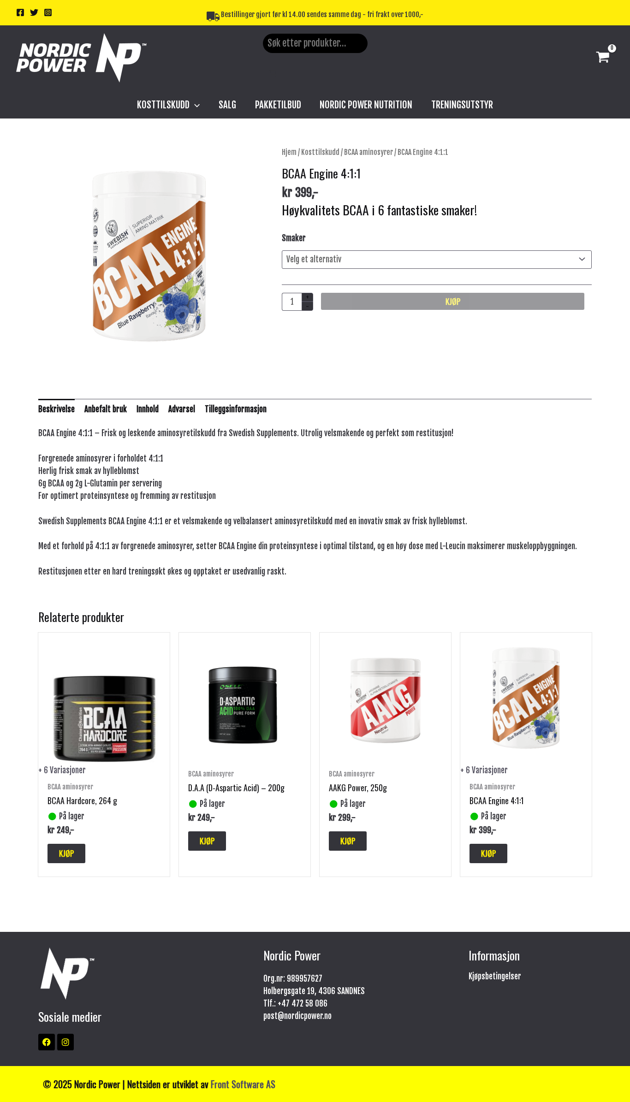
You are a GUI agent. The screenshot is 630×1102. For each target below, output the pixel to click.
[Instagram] (48, 12)
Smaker (294, 238)
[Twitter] (34, 12)
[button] (195, 104)
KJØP (453, 301)
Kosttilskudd (320, 152)
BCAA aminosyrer (368, 152)
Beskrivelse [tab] (56, 409)
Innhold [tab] (148, 409)
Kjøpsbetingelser (495, 976)
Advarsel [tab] (181, 409)
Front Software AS (243, 1084)
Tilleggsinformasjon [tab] (236, 409)
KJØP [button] (207, 841)
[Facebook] (20, 12)
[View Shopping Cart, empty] (603, 58)
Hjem (289, 152)
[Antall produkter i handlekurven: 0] (273, 73)
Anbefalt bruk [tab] (105, 409)
